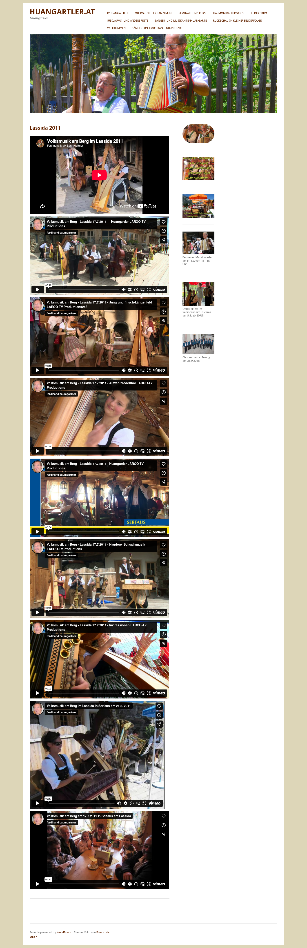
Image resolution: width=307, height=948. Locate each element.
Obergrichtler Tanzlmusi (153, 13)
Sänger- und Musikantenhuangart (157, 28)
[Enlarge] (208, 163)
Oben (33, 937)
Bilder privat (259, 13)
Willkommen (116, 28)
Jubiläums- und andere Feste (127, 20)
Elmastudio (103, 932)
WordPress (64, 932)
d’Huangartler (118, 13)
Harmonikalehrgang (228, 13)
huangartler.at (62, 11)
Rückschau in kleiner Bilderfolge (237, 20)
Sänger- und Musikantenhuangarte (181, 20)
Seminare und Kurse (193, 13)
